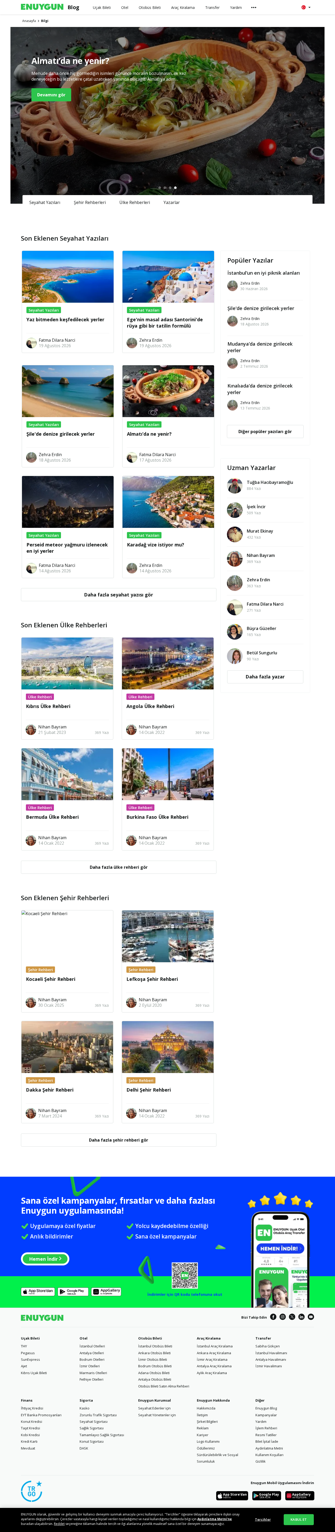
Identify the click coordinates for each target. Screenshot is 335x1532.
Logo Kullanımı (208, 1441)
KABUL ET (299, 1519)
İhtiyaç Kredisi (32, 1408)
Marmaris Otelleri (93, 1372)
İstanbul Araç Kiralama (215, 1346)
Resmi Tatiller (266, 1435)
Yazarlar (172, 202)
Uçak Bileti (30, 1338)
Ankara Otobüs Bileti (154, 1353)
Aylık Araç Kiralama (212, 1372)
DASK (84, 1448)
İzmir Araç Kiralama (212, 1359)
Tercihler (263, 1519)
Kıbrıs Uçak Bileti (34, 1372)
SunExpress (30, 1359)
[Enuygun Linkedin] (301, 1317)
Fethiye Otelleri (91, 1379)
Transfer (263, 1338)
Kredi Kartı (29, 1441)
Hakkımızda (206, 1408)
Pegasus (28, 1353)
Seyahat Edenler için (154, 1408)
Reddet (59, 1524)
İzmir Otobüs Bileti (152, 1359)
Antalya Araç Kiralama (214, 1366)
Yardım (260, 1421)
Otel (83, 1338)
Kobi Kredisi (30, 1435)
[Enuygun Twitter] (292, 1317)
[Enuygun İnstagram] (283, 1317)
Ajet (24, 1366)
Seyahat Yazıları (44, 202)
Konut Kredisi (31, 1421)
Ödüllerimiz (206, 1448)
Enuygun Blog (266, 1408)
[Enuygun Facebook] (273, 1317)
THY (24, 1346)
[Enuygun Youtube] (311, 1317)
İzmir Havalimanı (268, 1366)
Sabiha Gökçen (267, 1346)
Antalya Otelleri (92, 1353)
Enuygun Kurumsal (154, 1400)
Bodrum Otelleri (92, 1359)
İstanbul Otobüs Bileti (155, 1346)
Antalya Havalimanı (270, 1359)
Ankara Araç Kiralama (214, 1353)
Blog (73, 7)
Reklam (203, 1428)
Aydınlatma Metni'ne (214, 1519)
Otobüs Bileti (150, 1338)
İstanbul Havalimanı (271, 1353)
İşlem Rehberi (266, 1428)
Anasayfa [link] (29, 21)
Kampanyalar (266, 1415)
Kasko (85, 1408)
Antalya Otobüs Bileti (154, 1379)
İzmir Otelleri (90, 1366)
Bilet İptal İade (266, 1441)
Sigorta (86, 1400)
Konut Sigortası (92, 1441)
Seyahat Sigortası (94, 1421)
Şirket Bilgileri (207, 1421)
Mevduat (28, 1448)
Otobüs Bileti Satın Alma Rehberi (163, 1386)
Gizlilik (260, 1461)
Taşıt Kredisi (30, 1428)
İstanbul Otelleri (92, 1346)
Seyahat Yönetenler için (157, 1415)
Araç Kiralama (209, 1338)
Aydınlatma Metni (269, 1448)
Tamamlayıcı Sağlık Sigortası (102, 1435)
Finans (26, 1400)
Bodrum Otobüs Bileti (155, 1366)
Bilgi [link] (44, 21)
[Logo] (42, 7)
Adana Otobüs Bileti (154, 1372)
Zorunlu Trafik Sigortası (98, 1415)
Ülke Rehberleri (134, 202)
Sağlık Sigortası (92, 1428)
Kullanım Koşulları (269, 1454)
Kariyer (202, 1435)
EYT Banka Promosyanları (41, 1415)
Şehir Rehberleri (90, 202)
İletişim (202, 1415)
